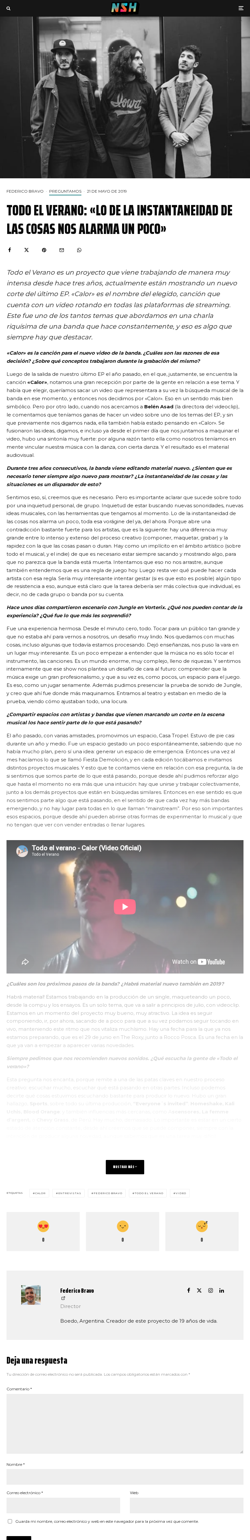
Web (134, 1492)
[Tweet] (26, 250)
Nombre (16, 1464)
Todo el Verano (149, 1193)
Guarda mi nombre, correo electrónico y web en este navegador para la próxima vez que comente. (107, 1521)
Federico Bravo (25, 191)
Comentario (19, 1388)
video (181, 1193)
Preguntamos (65, 191)
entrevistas (69, 1193)
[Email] (61, 250)
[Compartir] (9, 250)
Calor (40, 1193)
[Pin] (44, 250)
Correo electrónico (25, 1492)
